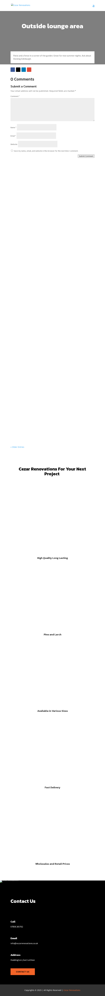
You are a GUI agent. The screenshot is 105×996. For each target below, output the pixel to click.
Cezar (18, 182)
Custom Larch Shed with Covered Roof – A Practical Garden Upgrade (52, 260)
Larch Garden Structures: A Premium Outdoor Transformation (48, 399)
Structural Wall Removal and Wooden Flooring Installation (46, 288)
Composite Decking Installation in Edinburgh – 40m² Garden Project (52, 371)
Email (13, 136)
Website (14, 144)
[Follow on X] (18, 69)
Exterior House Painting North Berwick (35, 343)
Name (13, 127)
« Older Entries (17, 447)
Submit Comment (86, 156)
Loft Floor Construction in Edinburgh (34, 426)
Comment (15, 96)
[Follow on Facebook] (13, 69)
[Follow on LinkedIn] (23, 69)
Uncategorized (43, 182)
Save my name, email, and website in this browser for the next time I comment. (46, 151)
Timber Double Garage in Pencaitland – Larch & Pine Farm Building (51, 316)
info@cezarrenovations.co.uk (24, 943)
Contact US (22, 971)
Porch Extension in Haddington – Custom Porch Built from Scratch (51, 233)
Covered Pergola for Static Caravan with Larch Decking (44, 205)
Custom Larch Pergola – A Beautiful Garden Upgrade (43, 177)
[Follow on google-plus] (29, 69)
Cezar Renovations (71, 990)
